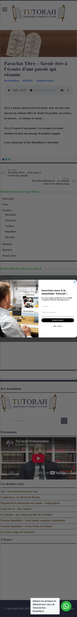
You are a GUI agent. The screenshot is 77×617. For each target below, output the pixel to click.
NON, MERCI (57, 326)
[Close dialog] (75, 282)
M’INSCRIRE (58, 320)
